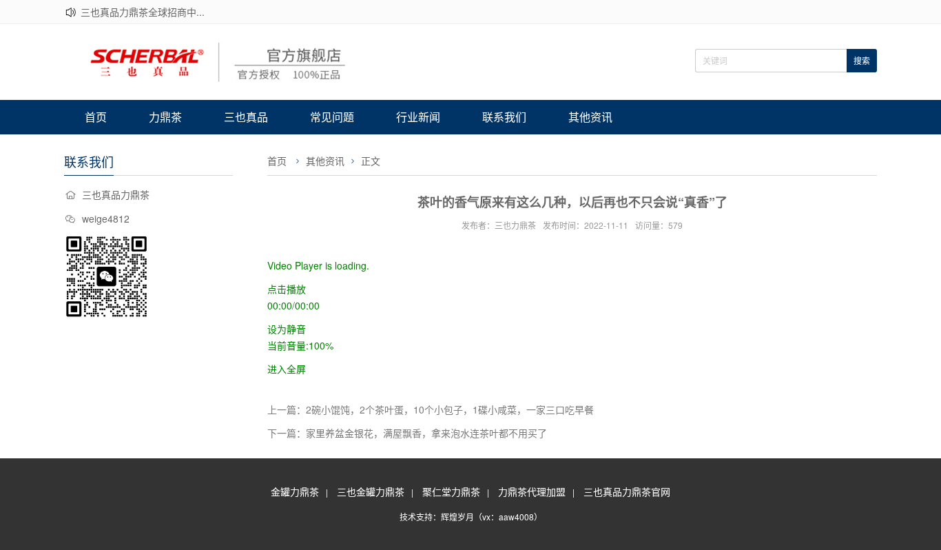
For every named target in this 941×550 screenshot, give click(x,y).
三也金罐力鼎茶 (370, 491)
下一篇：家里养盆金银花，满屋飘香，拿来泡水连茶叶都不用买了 (407, 433)
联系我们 (504, 117)
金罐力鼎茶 (295, 491)
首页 (96, 117)
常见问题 (332, 117)
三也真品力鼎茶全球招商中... (143, 12)
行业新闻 (418, 117)
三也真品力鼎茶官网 (626, 491)
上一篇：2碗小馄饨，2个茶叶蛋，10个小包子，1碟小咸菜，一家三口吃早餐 (430, 409)
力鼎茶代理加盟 (532, 491)
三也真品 (246, 117)
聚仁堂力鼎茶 (451, 491)
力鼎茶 (165, 117)
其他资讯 (590, 117)
